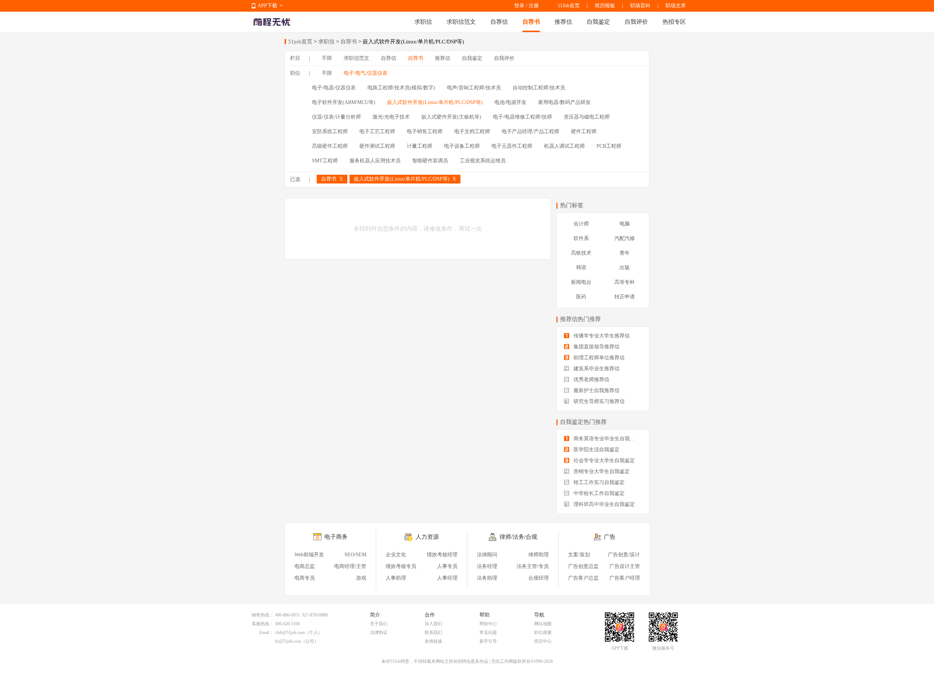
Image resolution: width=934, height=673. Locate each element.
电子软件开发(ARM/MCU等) (343, 102)
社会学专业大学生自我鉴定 (603, 460)
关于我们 (378, 623)
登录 (519, 5)
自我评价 (636, 22)
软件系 (581, 238)
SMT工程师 (325, 160)
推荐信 (563, 22)
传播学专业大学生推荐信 (601, 336)
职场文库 (675, 5)
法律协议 (378, 632)
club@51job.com (290, 632)
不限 (327, 58)
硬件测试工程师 (377, 146)
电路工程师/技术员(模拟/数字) (401, 87)
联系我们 (433, 632)
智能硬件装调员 (430, 160)
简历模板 (605, 5)
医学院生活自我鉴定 (596, 449)
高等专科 (624, 282)
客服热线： (263, 623)
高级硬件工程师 (330, 146)
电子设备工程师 (462, 146)
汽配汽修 (624, 238)
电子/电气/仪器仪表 (365, 73)
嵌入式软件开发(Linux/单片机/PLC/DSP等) (435, 102)
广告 (609, 537)
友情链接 (433, 641)
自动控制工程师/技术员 (539, 87)
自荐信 (499, 22)
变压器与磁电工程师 (587, 117)
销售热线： (263, 615)
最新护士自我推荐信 (596, 390)
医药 (581, 296)
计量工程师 (419, 146)
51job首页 (300, 42)
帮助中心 (488, 623)
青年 (625, 253)
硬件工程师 (584, 131)
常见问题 (488, 632)
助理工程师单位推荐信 (598, 357)
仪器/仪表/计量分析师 (336, 117)
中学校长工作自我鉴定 (598, 493)
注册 (534, 5)
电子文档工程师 (472, 131)
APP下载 (267, 5)
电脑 (625, 224)
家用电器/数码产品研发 (564, 102)
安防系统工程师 (330, 131)
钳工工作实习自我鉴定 (598, 482)
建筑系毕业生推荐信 (596, 368)
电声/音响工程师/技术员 (474, 87)
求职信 (423, 22)
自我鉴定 (598, 22)
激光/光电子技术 (391, 117)
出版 (625, 267)
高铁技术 (581, 253)
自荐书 (531, 22)
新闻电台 (581, 282)
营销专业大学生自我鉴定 (601, 471)
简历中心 (543, 641)
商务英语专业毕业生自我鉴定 (606, 438)
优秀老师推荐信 (590, 379)
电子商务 (336, 537)
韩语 (581, 267)
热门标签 (571, 205)
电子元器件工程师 (511, 146)
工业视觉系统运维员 (483, 160)
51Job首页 (568, 5)
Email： (266, 632)
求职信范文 (461, 22)
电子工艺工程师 (377, 131)
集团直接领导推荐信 (596, 346)
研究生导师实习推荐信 (598, 401)
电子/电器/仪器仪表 (334, 87)
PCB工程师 (609, 146)
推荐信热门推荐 (580, 319)
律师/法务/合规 (518, 537)
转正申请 (624, 296)
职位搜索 (543, 632)
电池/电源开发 (510, 102)
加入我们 (433, 623)
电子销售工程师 (425, 131)
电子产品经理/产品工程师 (530, 131)
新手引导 (488, 641)
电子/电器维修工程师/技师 (522, 117)
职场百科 (640, 5)
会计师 (581, 224)
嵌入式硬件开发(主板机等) (451, 117)
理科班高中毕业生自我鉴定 (603, 504)
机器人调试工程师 (564, 146)
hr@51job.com (288, 641)
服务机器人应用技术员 (375, 160)
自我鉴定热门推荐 (583, 422)
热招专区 (674, 22)
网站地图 (543, 623)
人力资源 (427, 537)
